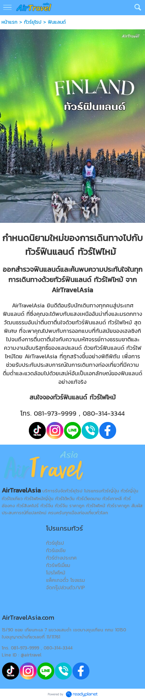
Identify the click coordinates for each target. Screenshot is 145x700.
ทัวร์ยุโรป (33, 22)
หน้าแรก (9, 22)
